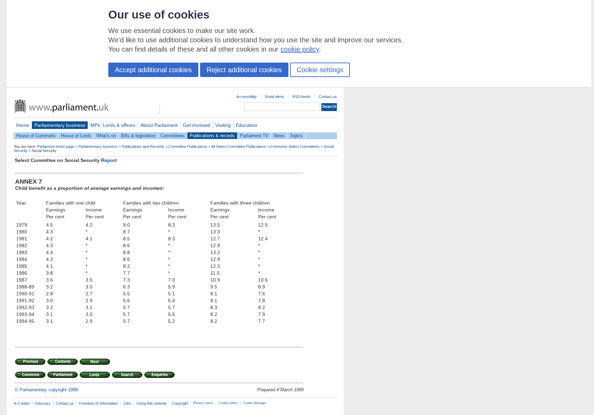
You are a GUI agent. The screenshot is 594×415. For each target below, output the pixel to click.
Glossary (43, 403)
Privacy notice (203, 403)
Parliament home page (55, 146)
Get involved (196, 125)
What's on (106, 135)
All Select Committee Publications (238, 146)
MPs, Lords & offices (112, 125)
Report (109, 160)
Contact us (328, 97)
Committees (173, 135)
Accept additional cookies (153, 70)
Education (246, 125)
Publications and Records (143, 146)
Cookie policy (228, 403)
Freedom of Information (98, 403)
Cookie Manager (254, 403)
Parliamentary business (59, 125)
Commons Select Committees (295, 146)
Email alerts (274, 97)
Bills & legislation (138, 135)
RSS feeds (301, 97)
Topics (296, 135)
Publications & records (212, 135)
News (279, 135)
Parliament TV (254, 135)
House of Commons (36, 135)
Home (22, 125)
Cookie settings (320, 70)
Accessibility (246, 97)
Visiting (223, 125)
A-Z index (22, 403)
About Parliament (159, 125)
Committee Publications (187, 146)
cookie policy (299, 49)
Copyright (180, 403)
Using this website (151, 403)
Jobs (127, 403)
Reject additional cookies (244, 70)
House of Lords (76, 135)
